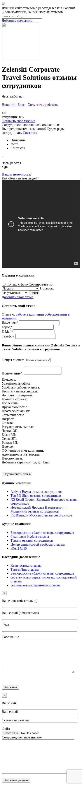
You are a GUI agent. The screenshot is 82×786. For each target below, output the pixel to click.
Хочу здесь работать (43, 104)
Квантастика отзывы (26, 565)
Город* (7, 327)
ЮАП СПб (18, 548)
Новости (8, 104)
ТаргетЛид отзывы (24, 569)
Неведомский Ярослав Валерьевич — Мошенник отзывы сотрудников (38, 509)
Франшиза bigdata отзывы (29, 536)
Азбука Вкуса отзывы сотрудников (36, 491)
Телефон (8, 336)
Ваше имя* (10, 322)
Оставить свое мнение (18, 121)
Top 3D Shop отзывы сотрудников (35, 495)
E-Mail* (7, 332)
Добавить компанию (17, 20)
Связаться (30, 133)
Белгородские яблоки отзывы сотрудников (42, 532)
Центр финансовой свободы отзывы (37, 544)
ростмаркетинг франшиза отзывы (35, 585)
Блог (21, 104)
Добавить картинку (16, 462)
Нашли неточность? (16, 174)
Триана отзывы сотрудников (31, 540)
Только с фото (17, 284)
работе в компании (30, 314)
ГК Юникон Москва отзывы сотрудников (41, 515)
